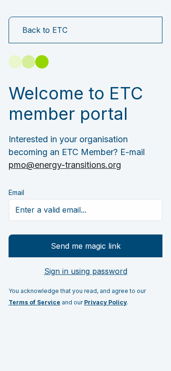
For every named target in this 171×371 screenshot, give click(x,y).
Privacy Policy (105, 302)
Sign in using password (85, 271)
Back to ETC (44, 30)
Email (16, 192)
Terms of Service (34, 302)
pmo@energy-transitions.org (65, 165)
